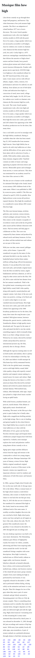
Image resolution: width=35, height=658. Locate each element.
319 (14, 656)
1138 (13, 649)
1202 (4, 653)
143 (19, 649)
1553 (9, 639)
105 (29, 653)
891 (24, 651)
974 (25, 644)
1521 (18, 642)
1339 (30, 644)
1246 (29, 639)
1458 (19, 644)
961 (28, 649)
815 (19, 646)
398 (23, 649)
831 (9, 642)
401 (23, 642)
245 (4, 639)
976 (9, 646)
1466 (14, 639)
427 (23, 646)
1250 (9, 644)
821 (15, 651)
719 (24, 653)
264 (19, 639)
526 (9, 653)
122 (4, 649)
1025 (14, 644)
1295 (19, 653)
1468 (13, 646)
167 (29, 651)
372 (19, 651)
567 (4, 644)
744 (9, 656)
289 (28, 646)
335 (24, 639)
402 (13, 642)
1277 (28, 642)
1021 (9, 651)
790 (9, 649)
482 (4, 646)
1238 (4, 656)
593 (14, 653)
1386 (4, 651)
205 (4, 642)
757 (19, 656)
